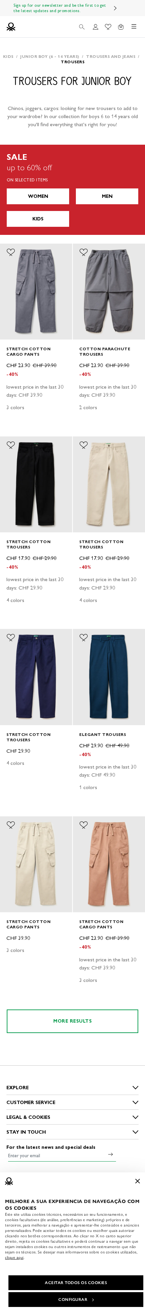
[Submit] (110, 1154)
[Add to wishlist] (11, 252)
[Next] (115, 8)
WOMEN (38, 196)
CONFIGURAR (72, 1299)
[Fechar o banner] (137, 1181)
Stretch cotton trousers (28, 544)
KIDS (38, 219)
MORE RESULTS (72, 1021)
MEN (107, 196)
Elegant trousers (102, 734)
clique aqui (14, 1257)
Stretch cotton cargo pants (28, 351)
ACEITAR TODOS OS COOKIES (76, 1282)
